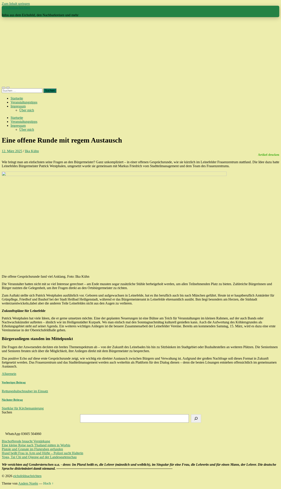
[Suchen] (196, 418)
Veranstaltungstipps (24, 102)
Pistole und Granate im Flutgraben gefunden (32, 449)
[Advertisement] (140, 51)
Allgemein (9, 374)
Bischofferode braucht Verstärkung (26, 441)
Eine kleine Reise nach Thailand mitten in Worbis (36, 445)
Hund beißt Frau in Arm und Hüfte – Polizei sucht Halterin (42, 453)
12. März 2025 (12, 151)
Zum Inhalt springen (16, 3)
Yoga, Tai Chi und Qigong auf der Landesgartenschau (39, 457)
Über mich (26, 110)
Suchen (7, 412)
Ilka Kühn (32, 151)
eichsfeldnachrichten (16, 7)
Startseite (17, 98)
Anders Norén (28, 483)
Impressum (18, 106)
